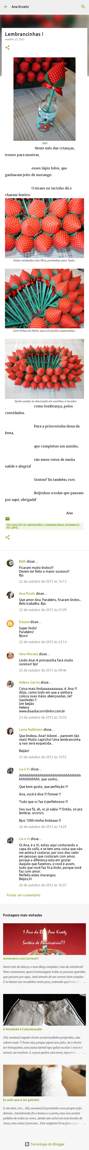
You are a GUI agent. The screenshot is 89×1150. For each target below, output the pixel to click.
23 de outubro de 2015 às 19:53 (42, 757)
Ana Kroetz (20, 7)
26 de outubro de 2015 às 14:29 (42, 827)
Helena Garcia (29, 682)
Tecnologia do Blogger (47, 1144)
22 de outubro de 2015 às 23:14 (42, 642)
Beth (22, 561)
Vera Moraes (28, 654)
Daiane (24, 622)
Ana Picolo (27, 593)
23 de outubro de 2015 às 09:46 (42, 670)
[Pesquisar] (83, 7)
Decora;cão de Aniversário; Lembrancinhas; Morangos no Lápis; (43, 526)
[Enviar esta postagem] (7, 520)
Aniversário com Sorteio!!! (21, 958)
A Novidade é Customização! (22, 1029)
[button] (7, 48)
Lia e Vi (24, 769)
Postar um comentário (23, 895)
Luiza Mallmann (31, 729)
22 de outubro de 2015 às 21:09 (42, 610)
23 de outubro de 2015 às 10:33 (42, 717)
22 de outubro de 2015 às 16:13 (42, 581)
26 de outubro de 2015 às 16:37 (42, 885)
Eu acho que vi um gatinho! (21, 1100)
